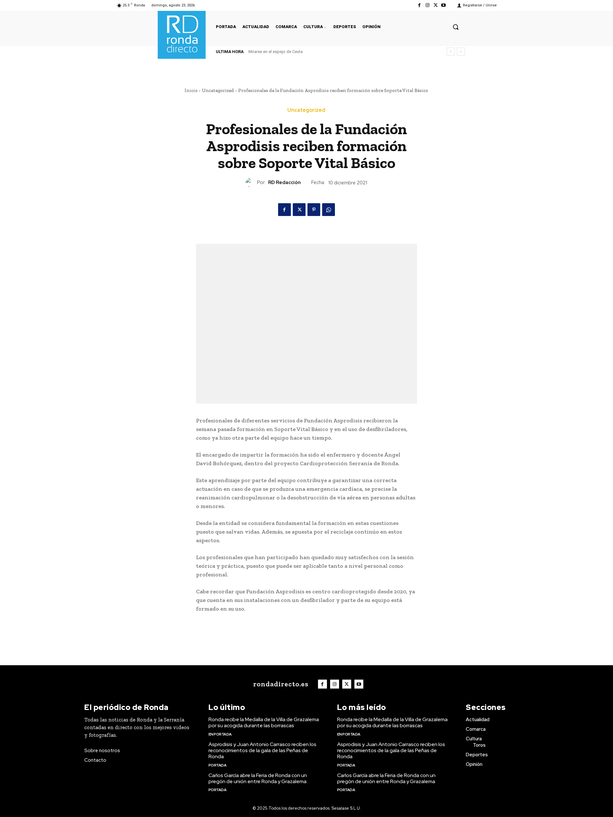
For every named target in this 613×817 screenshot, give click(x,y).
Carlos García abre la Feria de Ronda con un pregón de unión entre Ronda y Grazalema (257, 778)
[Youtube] (444, 5)
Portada (217, 765)
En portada (220, 734)
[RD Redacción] (251, 182)
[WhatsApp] (328, 209)
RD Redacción (284, 182)
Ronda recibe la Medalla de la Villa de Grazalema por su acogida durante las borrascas (263, 722)
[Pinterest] (313, 209)
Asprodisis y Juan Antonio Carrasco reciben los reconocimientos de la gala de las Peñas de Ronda (262, 750)
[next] (461, 52)
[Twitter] (436, 5)
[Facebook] (419, 5)
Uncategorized (218, 90)
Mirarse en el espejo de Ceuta (275, 51)
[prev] (451, 52)
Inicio (191, 90)
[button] (455, 27)
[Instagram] (427, 5)
